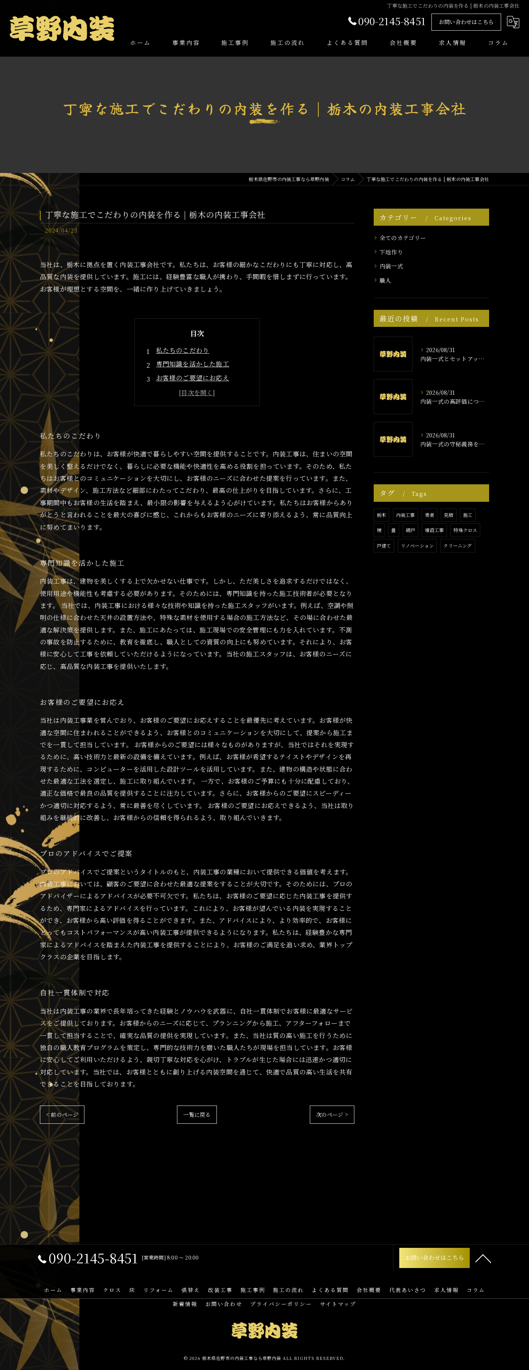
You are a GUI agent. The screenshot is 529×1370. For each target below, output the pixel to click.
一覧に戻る (197, 1114)
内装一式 (391, 266)
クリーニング (457, 545)
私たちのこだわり (183, 350)
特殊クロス (465, 530)
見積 (448, 514)
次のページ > (332, 1114)
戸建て (384, 545)
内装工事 (405, 514)
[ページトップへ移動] (483, 1258)
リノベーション (417, 545)
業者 (429, 514)
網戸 (410, 530)
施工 (467, 514)
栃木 (381, 514)
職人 (385, 280)
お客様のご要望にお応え (192, 377)
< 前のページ (62, 1114)
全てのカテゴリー (403, 237)
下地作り (391, 252)
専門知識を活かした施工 (192, 363)
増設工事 (434, 530)
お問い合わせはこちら (466, 22)
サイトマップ (338, 1304)
